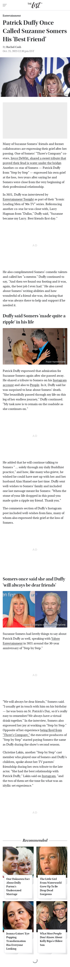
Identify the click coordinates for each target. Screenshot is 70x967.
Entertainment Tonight (18, 199)
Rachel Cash (13, 47)
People (34, 385)
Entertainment (12, 15)
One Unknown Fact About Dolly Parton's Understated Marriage (18, 886)
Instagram (49, 776)
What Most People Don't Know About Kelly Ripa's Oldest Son (51, 939)
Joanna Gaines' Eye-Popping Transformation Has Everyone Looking (18, 941)
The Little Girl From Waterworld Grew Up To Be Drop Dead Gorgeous (51, 886)
